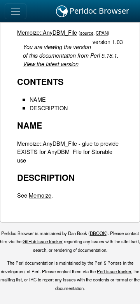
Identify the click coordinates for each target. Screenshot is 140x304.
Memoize (40, 195)
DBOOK (98, 233)
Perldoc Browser (98, 10)
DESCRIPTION (49, 108)
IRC (33, 279)
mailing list (11, 279)
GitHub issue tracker (43, 241)
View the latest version (51, 64)
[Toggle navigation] (15, 11)
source (86, 33)
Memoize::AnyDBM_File (47, 32)
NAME (38, 99)
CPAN (102, 33)
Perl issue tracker (114, 271)
